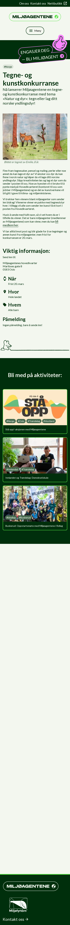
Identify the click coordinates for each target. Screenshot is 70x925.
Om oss (24, 3)
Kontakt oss (38, 3)
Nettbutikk (54, 3)
